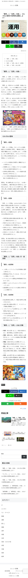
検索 (2, 453)
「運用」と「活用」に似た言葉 (13, 65)
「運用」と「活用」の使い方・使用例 (14, 63)
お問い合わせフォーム (14, 573)
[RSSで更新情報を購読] (20, 403)
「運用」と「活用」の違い (12, 58)
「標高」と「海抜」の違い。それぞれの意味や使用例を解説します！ (13, 469)
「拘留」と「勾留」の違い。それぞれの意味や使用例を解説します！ (13, 481)
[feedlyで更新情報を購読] (7, 403)
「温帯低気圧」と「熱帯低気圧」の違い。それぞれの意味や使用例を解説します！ (13, 487)
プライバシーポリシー (20, 571)
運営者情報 (7, 571)
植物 (4, 384)
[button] (18, 46)
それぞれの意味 (9, 61)
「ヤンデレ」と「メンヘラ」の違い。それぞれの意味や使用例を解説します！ (13, 475)
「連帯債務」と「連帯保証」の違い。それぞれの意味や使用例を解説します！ (13, 492)
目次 (12, 55)
